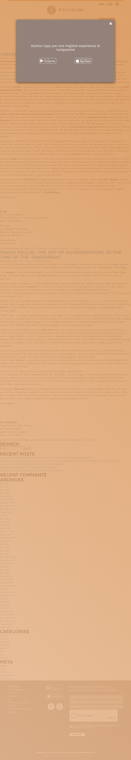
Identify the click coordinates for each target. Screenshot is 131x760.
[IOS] (83, 61)
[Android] (47, 61)
